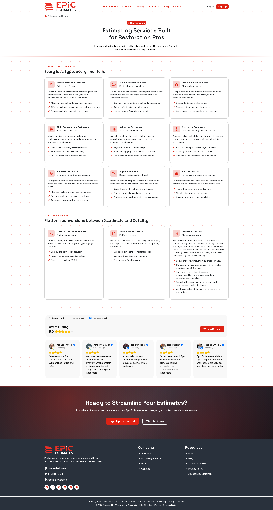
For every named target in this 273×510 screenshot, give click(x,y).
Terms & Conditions (198, 463)
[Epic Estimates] (60, 6)
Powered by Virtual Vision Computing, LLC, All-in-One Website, (132, 505)
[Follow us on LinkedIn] (64, 487)
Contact (177, 6)
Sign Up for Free (120, 421)
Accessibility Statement (200, 473)
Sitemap (163, 501)
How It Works (110, 6)
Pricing (140, 6)
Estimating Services (151, 458)
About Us (154, 6)
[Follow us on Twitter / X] (58, 487)
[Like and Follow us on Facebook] (46, 487)
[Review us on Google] (76, 487)
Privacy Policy (195, 468)
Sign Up (222, 6)
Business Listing (170, 505)
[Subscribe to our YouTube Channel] (70, 487)
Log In (210, 6)
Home (91, 501)
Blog (166, 6)
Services (127, 6)
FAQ (190, 453)
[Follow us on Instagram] (52, 487)
